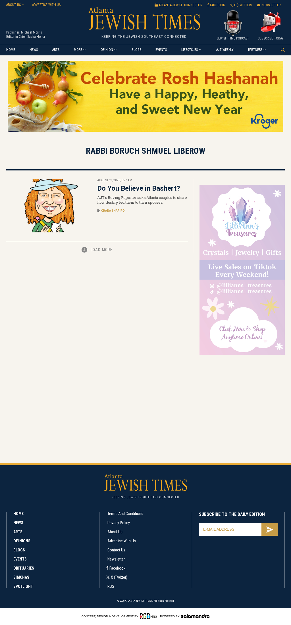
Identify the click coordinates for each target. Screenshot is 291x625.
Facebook (117, 568)
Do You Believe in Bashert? (138, 188)
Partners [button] (255, 50)
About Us (114, 532)
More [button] (78, 50)
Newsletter (116, 559)
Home (10, 50)
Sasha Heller (36, 37)
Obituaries (23, 568)
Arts (55, 50)
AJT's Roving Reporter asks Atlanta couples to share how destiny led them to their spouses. (142, 200)
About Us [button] (13, 5)
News (34, 50)
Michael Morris (31, 32)
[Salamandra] (195, 616)
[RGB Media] (149, 616)
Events (161, 50)
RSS (110, 586)
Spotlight (23, 586)
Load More (102, 249)
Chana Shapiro (113, 210)
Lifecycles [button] (189, 50)
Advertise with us (46, 5)
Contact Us (116, 550)
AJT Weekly (225, 50)
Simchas (21, 577)
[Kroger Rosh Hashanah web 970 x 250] (145, 131)
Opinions (21, 541)
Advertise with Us (121, 541)
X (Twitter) (119, 577)
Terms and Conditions (125, 513)
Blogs (136, 50)
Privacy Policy (118, 522)
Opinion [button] (107, 50)
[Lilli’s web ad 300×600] (242, 354)
